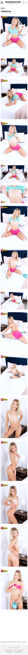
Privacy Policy (20, 650)
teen (23, 642)
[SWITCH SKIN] (24, 2)
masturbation (11, 642)
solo (19, 642)
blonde (4, 642)
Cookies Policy (9, 651)
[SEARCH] (26, 2)
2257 (14, 650)
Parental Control (18, 651)
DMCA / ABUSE (8, 650)
